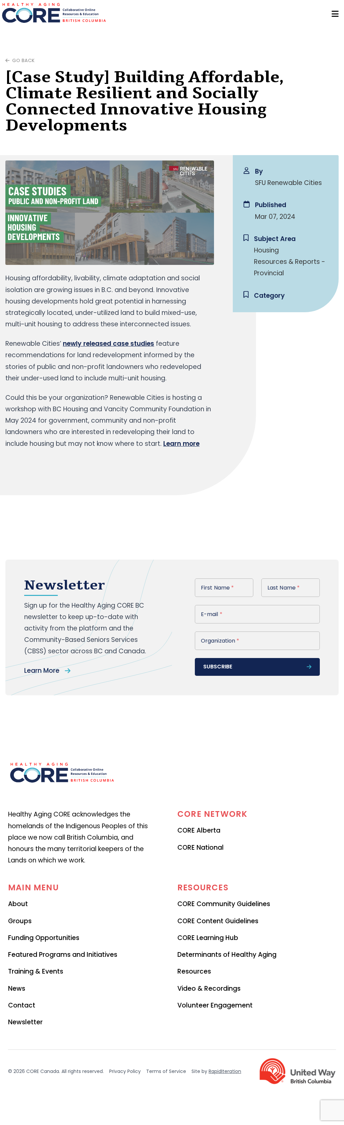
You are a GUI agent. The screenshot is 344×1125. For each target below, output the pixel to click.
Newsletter (25, 1022)
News (16, 988)
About (18, 903)
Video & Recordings (209, 988)
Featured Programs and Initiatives (62, 954)
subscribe (217, 666)
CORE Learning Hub (207, 937)
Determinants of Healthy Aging (226, 954)
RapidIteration (225, 1071)
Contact (21, 1005)
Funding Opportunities (43, 937)
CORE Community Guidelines (223, 903)
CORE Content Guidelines (217, 921)
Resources (194, 971)
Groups (20, 921)
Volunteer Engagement (215, 1005)
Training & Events (35, 971)
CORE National (200, 847)
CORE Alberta (198, 830)
